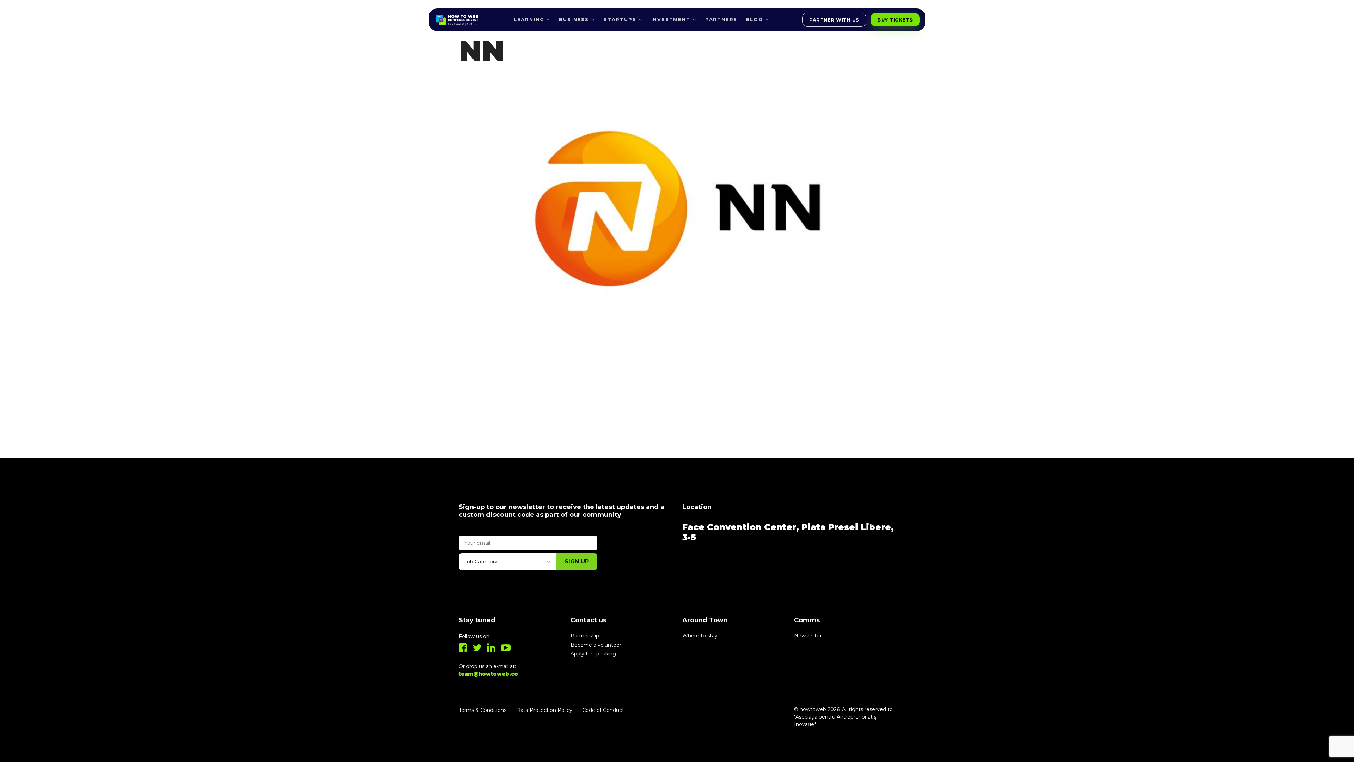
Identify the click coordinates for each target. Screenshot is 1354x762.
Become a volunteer (596, 645)
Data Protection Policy (544, 710)
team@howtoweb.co (488, 674)
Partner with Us (834, 20)
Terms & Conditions (482, 710)
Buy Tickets (895, 20)
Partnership (585, 636)
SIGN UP (577, 561)
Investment (670, 19)
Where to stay (700, 636)
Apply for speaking (593, 654)
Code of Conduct (603, 710)
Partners (721, 19)
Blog (754, 19)
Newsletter (808, 636)
